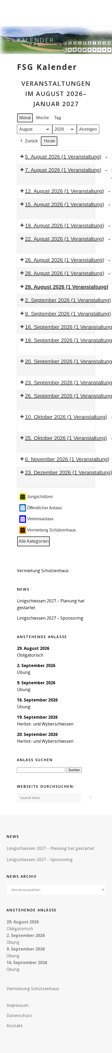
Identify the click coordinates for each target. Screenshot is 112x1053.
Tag (57, 118)
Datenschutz (19, 1015)
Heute (49, 141)
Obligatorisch (30, 655)
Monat (25, 118)
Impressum (18, 1005)
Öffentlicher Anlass (44, 508)
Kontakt (15, 1025)
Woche (42, 118)
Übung (23, 672)
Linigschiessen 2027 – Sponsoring (50, 618)
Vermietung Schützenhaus (51, 530)
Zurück (31, 141)
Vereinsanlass (40, 519)
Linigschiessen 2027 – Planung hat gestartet (50, 848)
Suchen (75, 770)
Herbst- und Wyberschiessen (45, 724)
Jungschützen (40, 496)
